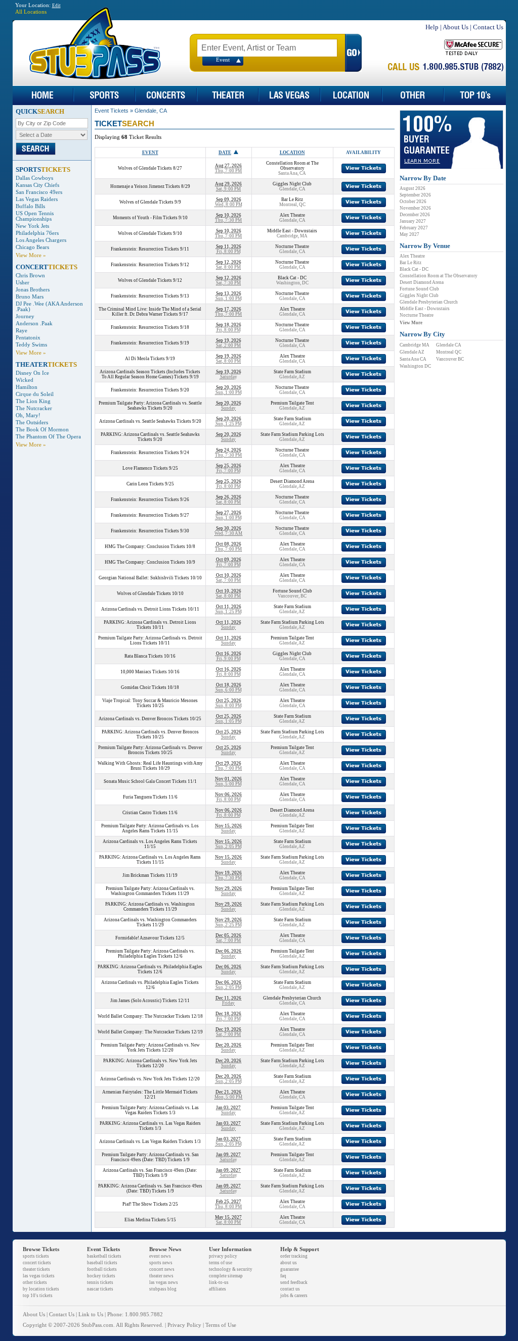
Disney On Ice (32, 373)
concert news (162, 1269)
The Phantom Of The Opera (48, 436)
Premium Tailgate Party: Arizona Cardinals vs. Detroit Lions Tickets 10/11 (150, 640)
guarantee (289, 1269)
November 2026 (415, 208)
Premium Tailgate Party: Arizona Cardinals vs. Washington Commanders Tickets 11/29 (150, 891)
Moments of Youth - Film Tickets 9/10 (150, 217)
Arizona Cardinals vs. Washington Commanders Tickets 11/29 (150, 922)
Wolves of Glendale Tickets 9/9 (150, 202)
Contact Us (488, 27)
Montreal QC (448, 352)
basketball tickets (104, 1256)
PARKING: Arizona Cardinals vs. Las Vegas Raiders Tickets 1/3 (150, 1126)
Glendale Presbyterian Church (429, 302)
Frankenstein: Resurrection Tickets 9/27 (150, 515)
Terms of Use (220, 1325)
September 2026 (415, 194)
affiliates (217, 1289)
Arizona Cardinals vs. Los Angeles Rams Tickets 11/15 (150, 844)
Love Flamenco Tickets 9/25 (150, 468)
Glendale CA (448, 344)
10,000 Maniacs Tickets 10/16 (150, 671)
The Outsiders (32, 422)
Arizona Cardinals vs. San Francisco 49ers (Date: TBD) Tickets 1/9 (150, 1173)
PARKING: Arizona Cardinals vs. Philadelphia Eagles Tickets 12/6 (150, 969)
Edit (56, 5)
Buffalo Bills (30, 206)
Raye (21, 330)
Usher (22, 282)
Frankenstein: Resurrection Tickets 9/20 (150, 389)
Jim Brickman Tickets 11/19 (150, 875)
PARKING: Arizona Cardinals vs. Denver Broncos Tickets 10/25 (150, 734)
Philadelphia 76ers (37, 233)
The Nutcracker (34, 408)
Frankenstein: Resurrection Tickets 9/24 (150, 452)
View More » (31, 255)
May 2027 (409, 234)
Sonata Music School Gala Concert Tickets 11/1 (150, 781)
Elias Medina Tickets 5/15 (150, 1219)
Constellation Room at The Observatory (439, 275)
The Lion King (33, 401)
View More (411, 322)
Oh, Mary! (28, 415)
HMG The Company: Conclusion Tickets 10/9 (150, 562)
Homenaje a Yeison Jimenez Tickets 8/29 (150, 186)
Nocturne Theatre (417, 315)
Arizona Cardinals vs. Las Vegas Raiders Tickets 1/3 (150, 1141)
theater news (161, 1275)
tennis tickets (100, 1282)
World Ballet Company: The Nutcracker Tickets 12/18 (150, 1016)
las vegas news (163, 1282)
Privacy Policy (184, 1325)
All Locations (31, 12)
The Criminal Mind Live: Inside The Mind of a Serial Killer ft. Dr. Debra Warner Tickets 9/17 (150, 312)
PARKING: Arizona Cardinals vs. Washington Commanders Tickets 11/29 (150, 907)
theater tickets (36, 1269)
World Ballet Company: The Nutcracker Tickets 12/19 (150, 1031)
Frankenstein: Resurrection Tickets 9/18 (150, 327)
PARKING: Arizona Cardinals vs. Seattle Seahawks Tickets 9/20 (150, 437)
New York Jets (32, 226)
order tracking (294, 1256)
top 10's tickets (38, 1295)
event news (160, 1256)
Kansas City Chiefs (37, 185)
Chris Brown (30, 275)
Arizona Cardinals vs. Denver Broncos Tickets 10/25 (150, 718)
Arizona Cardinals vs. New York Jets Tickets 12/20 (150, 1078)
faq (283, 1275)
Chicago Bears (32, 247)
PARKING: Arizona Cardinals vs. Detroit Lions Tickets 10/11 (150, 625)
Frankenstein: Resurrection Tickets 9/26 (150, 499)
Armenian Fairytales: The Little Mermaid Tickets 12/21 (150, 1094)
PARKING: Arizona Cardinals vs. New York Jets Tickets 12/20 (150, 1063)
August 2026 (412, 188)
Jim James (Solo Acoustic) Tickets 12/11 (150, 1000)
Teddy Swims (31, 344)
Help (432, 27)
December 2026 (415, 214)
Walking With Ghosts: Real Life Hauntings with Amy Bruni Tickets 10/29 (150, 766)
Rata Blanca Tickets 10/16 (150, 656)
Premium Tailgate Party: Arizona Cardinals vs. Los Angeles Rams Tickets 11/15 (150, 828)
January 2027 (413, 221)
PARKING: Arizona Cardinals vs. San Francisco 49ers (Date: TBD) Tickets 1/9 (150, 1188)
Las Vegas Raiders (37, 199)
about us (288, 1262)
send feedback (294, 1282)
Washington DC (415, 366)
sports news (160, 1262)
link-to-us (219, 1282)
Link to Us (90, 1314)
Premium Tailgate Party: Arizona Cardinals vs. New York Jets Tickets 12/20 (150, 1047)
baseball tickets (102, 1262)
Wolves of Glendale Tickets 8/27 (150, 168)
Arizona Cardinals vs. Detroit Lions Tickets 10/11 (150, 609)
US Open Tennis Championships (35, 216)
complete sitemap (226, 1275)
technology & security (230, 1269)
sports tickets (36, 1256)
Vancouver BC (450, 359)
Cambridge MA (414, 344)
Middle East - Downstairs (425, 308)
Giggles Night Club (419, 295)
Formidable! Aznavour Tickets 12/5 (150, 937)
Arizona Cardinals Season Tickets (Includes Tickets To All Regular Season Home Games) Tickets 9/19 (150, 374)
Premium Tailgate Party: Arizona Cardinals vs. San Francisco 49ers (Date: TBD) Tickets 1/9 (150, 1157)
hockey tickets (101, 1275)
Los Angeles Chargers (41, 240)
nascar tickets (100, 1289)
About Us (455, 27)
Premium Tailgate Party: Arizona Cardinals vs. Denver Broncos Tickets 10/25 (150, 750)
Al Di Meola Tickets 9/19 (150, 358)
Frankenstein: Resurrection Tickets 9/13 (150, 296)
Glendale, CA (151, 111)
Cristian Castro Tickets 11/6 (150, 812)
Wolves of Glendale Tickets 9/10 (150, 233)
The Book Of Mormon (42, 429)
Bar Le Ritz (410, 262)
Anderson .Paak (34, 323)
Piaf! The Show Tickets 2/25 (150, 1204)
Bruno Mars (30, 297)
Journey (25, 316)
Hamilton (26, 387)
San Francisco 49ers (39, 192)
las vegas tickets (39, 1275)
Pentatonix (28, 337)
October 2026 (413, 201)
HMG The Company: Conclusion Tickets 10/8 (150, 546)
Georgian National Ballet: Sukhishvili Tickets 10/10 (150, 577)
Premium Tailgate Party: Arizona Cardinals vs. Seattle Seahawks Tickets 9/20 (150, 406)
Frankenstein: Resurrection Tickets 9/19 (150, 342)
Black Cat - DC (414, 269)
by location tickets (41, 1289)
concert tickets (37, 1262)
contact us (290, 1289)
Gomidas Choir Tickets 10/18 (150, 687)
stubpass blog (163, 1289)
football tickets (102, 1269)
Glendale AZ (412, 352)
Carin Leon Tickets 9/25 (150, 483)
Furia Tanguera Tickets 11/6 (150, 797)
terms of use (220, 1262)
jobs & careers (294, 1295)
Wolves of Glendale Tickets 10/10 (150, 593)
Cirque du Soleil (35, 394)
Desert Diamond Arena (422, 282)
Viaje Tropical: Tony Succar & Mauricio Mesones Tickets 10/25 (150, 703)
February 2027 (414, 227)
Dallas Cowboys (34, 178)
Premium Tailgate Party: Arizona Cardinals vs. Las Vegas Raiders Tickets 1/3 (150, 1110)
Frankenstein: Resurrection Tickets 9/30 (150, 530)
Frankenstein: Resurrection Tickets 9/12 (150, 264)
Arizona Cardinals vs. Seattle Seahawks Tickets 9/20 (150, 421)
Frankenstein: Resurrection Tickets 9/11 (150, 249)
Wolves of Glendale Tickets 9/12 (150, 280)
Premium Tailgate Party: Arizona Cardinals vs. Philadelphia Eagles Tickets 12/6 (150, 954)
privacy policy (223, 1256)
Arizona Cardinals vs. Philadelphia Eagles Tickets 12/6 (150, 985)
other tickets (35, 1282)
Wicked (24, 380)
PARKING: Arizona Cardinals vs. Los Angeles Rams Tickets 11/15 (150, 860)
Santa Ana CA (413, 359)
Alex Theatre (412, 256)
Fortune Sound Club (419, 288)
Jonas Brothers (33, 289)
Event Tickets (111, 111)
